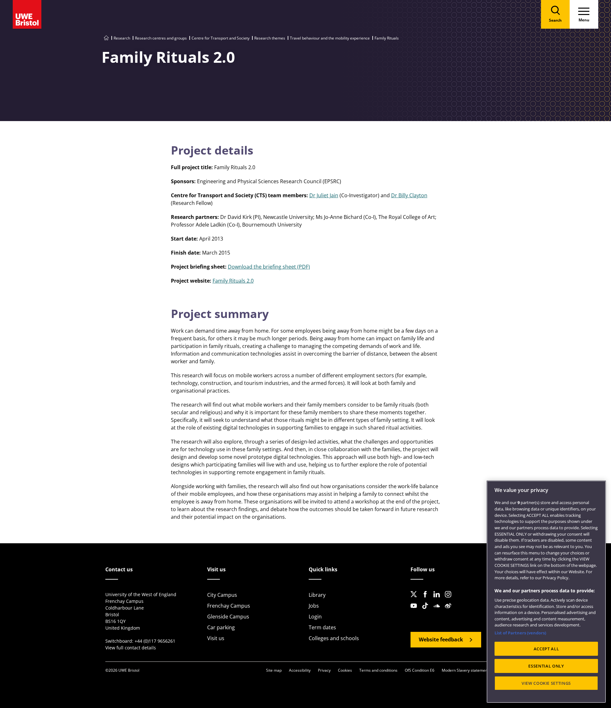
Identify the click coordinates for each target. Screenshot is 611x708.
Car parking (221, 627)
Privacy (324, 670)
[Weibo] (450, 610)
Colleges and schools (334, 638)
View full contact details (130, 648)
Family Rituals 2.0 (233, 280)
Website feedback (441, 639)
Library (317, 594)
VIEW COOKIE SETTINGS (546, 683)
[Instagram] (450, 599)
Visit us (215, 638)
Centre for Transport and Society (220, 38)
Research (122, 38)
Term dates (322, 627)
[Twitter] (416, 599)
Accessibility (300, 670)
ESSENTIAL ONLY (546, 666)
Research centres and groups (161, 38)
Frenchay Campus (228, 605)
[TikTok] (427, 610)
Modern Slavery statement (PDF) (470, 670)
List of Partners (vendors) (520, 633)
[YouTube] (416, 610)
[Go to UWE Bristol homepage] (106, 38)
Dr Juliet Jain (323, 195)
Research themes (269, 38)
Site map (274, 670)
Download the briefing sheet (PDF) (269, 266)
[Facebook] (427, 599)
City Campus (222, 594)
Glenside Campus (228, 616)
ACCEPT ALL (546, 649)
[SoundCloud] (438, 610)
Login (315, 616)
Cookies (345, 670)
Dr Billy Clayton (409, 195)
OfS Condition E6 (419, 670)
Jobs (314, 605)
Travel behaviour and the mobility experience (330, 38)
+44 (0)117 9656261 (155, 641)
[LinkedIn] (438, 599)
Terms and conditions (378, 670)
